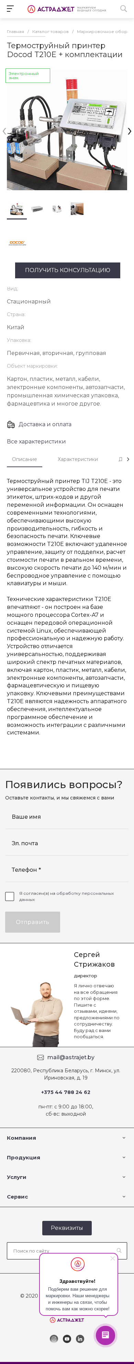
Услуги (16, 1177)
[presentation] (4, 130)
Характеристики (78, 459)
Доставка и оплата (45, 424)
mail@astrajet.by (70, 1057)
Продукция (23, 1157)
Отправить (32, 922)
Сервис (17, 1196)
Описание (24, 459)
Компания (21, 1138)
